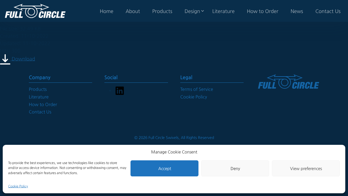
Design (192, 11)
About (133, 11)
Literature (223, 11)
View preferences (306, 168)
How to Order (262, 11)
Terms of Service (196, 89)
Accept (164, 168)
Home (106, 11)
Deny (235, 168)
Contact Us (328, 11)
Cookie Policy (18, 186)
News (297, 11)
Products (162, 11)
